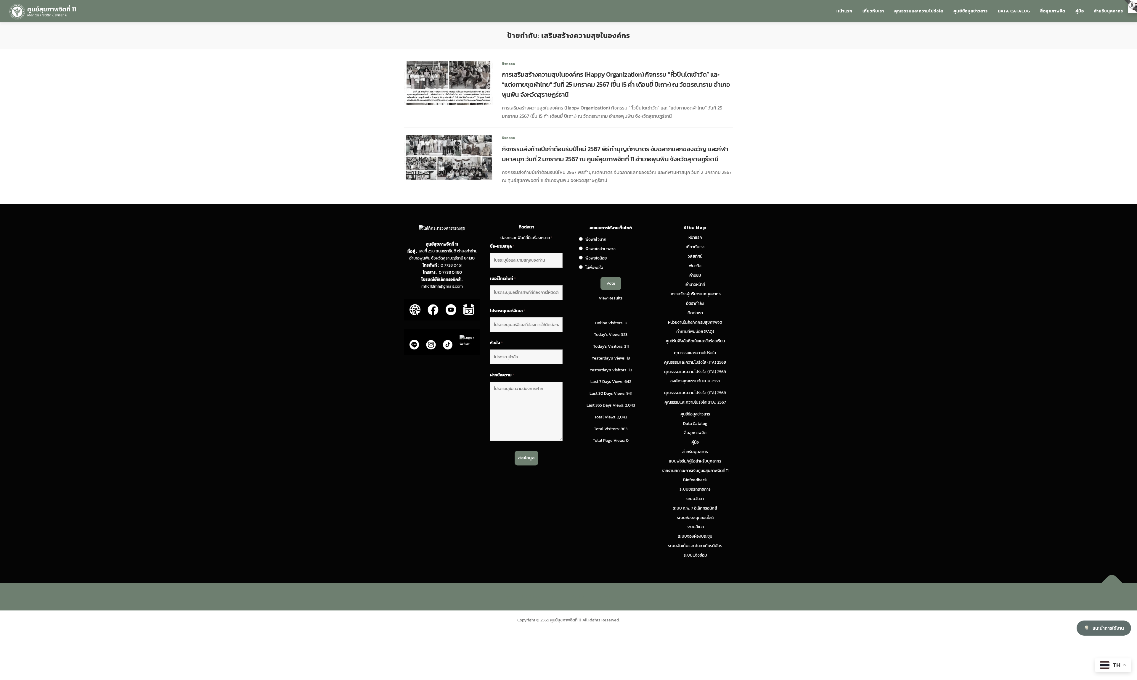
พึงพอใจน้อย (596, 258)
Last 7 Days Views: (607, 381)
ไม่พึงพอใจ (594, 268)
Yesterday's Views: (609, 358)
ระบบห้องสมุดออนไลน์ (695, 518)
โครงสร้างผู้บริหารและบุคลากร (695, 294)
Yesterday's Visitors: (609, 370)
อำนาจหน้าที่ (695, 284)
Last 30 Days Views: (608, 393)
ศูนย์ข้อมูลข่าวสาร (970, 11)
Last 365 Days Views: (606, 405)
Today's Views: (607, 334)
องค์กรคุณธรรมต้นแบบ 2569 (695, 381)
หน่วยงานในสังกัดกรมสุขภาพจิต (695, 322)
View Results (611, 298)
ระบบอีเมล (695, 527)
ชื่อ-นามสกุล (502, 246)
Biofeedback (695, 480)
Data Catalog (1014, 11)
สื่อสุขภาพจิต (1052, 11)
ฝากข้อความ (502, 375)
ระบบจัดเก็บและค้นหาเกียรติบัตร (695, 546)
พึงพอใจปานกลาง (600, 249)
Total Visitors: (607, 429)
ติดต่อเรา (695, 313)
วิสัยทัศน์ (695, 256)
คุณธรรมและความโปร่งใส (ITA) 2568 (695, 393)
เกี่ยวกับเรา (873, 11)
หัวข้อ (496, 343)
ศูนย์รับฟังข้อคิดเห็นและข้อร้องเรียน (695, 341)
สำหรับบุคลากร (1108, 11)
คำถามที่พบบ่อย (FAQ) (695, 331)
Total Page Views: (609, 440)
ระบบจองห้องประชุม (695, 536)
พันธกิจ (695, 266)
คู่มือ (1079, 11)
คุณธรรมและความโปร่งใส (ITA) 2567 (695, 402)
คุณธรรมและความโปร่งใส (918, 11)
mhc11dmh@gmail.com (442, 286)
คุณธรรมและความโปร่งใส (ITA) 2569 (695, 362)
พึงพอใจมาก (595, 239)
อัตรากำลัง (695, 303)
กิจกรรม (508, 63)
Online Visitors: (609, 323)
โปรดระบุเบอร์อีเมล (507, 311)
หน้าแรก (844, 11)
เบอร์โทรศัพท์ (503, 279)
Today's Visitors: (608, 346)
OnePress (581, 597)
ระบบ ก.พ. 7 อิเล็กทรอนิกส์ (695, 508)
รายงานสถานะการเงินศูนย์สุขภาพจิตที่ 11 (695, 471)
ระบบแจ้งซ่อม (695, 555)
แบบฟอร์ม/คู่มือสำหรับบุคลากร (695, 461)
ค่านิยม (695, 275)
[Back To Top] (1111, 582)
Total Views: (605, 417)
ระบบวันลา (695, 499)
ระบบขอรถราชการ (695, 489)
